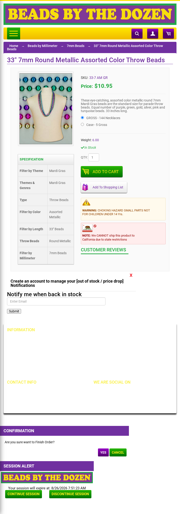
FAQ (70, 371)
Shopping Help (77, 355)
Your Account (21, 339)
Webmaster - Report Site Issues (89, 363)
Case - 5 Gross (96, 125)
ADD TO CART (106, 171)
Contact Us (20, 355)
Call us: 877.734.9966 (30, 392)
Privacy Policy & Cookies (140, 355)
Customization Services (29, 371)
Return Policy (76, 339)
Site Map (128, 339)
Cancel (118, 452)
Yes (103, 452)
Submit (14, 311)
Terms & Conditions (136, 347)
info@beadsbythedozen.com (35, 400)
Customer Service (24, 363)
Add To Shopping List (108, 187)
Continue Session (24, 494)
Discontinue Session (70, 494)
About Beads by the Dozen (31, 347)
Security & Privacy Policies (86, 347)
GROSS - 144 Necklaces (103, 118)
